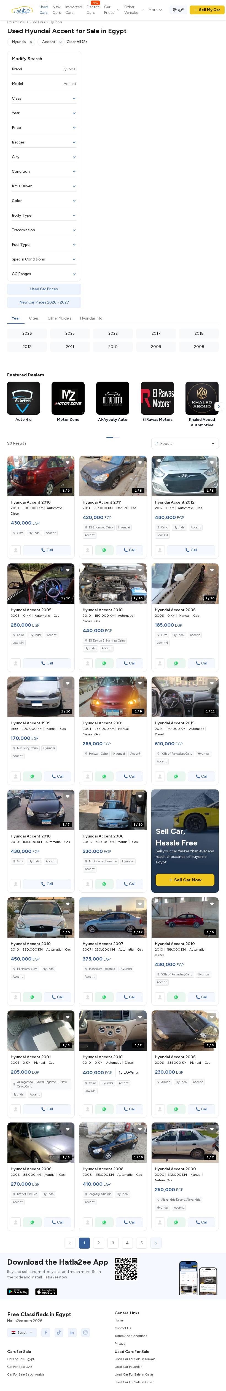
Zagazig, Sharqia (100, 1194)
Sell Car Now (187, 879)
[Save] (67, 462)
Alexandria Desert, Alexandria (180, 1199)
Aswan (165, 1082)
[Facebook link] (45, 1332)
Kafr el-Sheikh (27, 1194)
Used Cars (43, 10)
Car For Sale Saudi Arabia (25, 1374)
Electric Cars (93, 9)
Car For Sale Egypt (20, 1359)
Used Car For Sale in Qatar (134, 1374)
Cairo (164, 527)
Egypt (22, 1332)
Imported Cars (73, 10)
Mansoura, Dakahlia (102, 969)
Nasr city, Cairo (27, 748)
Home (119, 1320)
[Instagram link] (85, 1332)
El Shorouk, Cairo (101, 527)
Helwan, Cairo (98, 754)
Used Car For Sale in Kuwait (135, 1359)
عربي (181, 9)
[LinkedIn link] (72, 1332)
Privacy (120, 1343)
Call (50, 550)
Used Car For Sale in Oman (134, 1382)
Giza (20, 533)
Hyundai (34, 533)
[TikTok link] (59, 1332)
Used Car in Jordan (128, 1367)
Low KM (162, 535)
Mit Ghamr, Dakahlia (103, 861)
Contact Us (123, 1328)
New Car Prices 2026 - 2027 (44, 302)
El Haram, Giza (27, 969)
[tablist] (113, 318)
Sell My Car (209, 9)
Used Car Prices (44, 289)
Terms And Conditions (131, 1336)
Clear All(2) (77, 41)
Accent (51, 533)
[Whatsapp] (104, 550)
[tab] (16, 318)
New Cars (57, 10)
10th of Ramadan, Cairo (176, 754)
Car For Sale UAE (19, 1367)
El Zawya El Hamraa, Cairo (107, 640)
